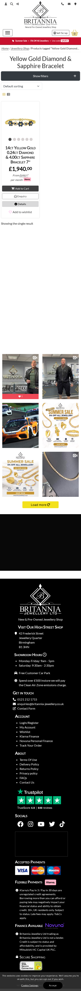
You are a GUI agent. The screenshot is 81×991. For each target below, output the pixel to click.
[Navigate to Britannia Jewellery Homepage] (40, 14)
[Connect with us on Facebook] (20, 824)
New (27, 27)
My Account (27, 727)
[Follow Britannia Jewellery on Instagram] (30, 824)
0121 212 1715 (27, 699)
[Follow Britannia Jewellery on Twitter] (52, 824)
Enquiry (22, 196)
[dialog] (40, 981)
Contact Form (26, 708)
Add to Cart (22, 188)
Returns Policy (29, 769)
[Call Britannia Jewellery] (63, 3)
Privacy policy (28, 773)
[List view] (7, 94)
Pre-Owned (36, 27)
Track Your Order (31, 745)
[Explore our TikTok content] (62, 824)
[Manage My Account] (6, 4)
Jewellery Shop (49, 27)
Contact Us (27, 782)
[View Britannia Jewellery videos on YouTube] (41, 824)
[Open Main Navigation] (7, 32)
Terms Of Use (28, 759)
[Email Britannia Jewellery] (69, 3)
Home (5, 48)
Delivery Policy (29, 764)
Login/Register (29, 722)
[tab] (40, 76)
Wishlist (25, 732)
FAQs (23, 778)
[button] (12, 4)
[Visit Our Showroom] (75, 3)
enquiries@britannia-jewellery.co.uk (40, 704)
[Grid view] (3, 94)
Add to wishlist (22, 212)
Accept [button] (53, 985)
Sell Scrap (62, 33)
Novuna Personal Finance (36, 741)
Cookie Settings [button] (29, 985)
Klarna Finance (29, 736)
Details (21, 204)
